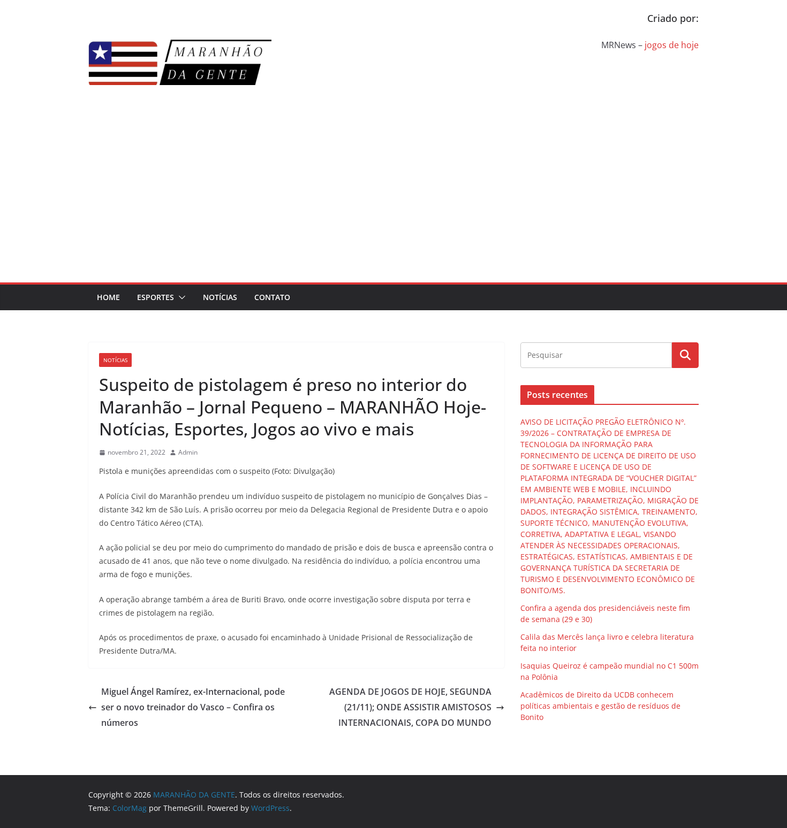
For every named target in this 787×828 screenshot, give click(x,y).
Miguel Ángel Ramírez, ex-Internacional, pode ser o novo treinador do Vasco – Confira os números (193, 707)
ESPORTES (155, 297)
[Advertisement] (393, 202)
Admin (188, 452)
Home (108, 297)
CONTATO (272, 297)
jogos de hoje (672, 45)
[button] (180, 297)
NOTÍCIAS (220, 297)
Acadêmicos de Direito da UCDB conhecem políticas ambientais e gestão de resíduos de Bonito (600, 705)
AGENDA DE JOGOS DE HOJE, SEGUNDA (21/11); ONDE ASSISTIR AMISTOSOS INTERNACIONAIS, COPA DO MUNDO (410, 707)
